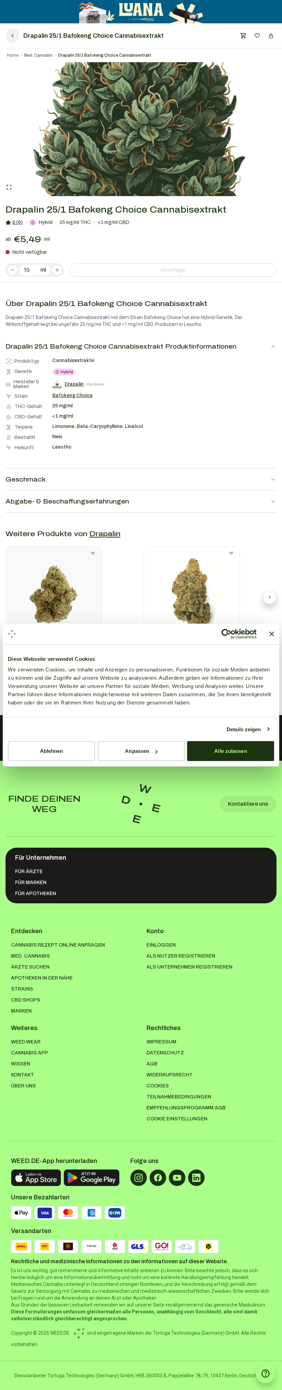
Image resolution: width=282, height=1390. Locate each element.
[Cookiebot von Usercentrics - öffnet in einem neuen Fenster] (226, 634)
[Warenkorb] (243, 35)
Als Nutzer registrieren (181, 956)
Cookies (158, 1085)
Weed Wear (26, 1041)
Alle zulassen (230, 751)
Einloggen (161, 945)
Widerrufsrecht (170, 1074)
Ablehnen (51, 751)
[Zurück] (12, 36)
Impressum (161, 1041)
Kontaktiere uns (248, 804)
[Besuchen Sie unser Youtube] (177, 1177)
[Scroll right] (269, 597)
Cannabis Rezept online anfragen (58, 945)
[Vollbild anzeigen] (9, 187)
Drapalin (104, 534)
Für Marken (30, 882)
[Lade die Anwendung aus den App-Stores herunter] (36, 1177)
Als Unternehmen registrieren (189, 967)
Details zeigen (244, 729)
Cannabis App (29, 1052)
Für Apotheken (35, 893)
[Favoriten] (257, 35)
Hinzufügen (173, 270)
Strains (22, 989)
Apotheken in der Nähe (42, 978)
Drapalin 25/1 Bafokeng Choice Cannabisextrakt (104, 55)
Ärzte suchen (30, 967)
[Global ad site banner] (141, 11)
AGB (152, 1063)
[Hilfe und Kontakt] (265, 1373)
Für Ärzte (29, 871)
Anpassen (137, 751)
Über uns (23, 1085)
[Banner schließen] (271, 633)
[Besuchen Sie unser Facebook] (158, 1177)
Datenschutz (165, 1052)
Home (13, 55)
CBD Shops (25, 1000)
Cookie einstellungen (177, 1118)
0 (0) (17, 222)
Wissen (20, 1063)
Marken (21, 1011)
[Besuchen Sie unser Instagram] (138, 1177)
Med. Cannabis (38, 55)
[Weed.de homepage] (141, 804)
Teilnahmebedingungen (179, 1096)
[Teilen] (270, 35)
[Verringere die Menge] (12, 269)
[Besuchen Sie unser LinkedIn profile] (196, 1177)
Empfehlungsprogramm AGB (186, 1107)
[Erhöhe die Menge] (57, 269)
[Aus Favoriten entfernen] (92, 553)
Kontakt (22, 1074)
